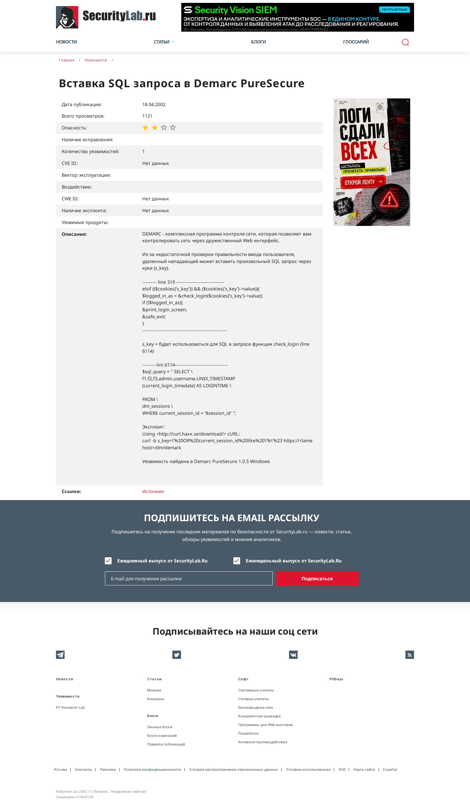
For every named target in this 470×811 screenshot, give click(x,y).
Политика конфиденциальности (152, 769)
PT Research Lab (70, 707)
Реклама (108, 769)
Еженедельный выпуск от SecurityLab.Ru (293, 561)
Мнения (154, 690)
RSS (342, 769)
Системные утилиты (256, 690)
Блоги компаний (162, 735)
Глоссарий (356, 42)
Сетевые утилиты (253, 699)
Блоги (258, 42)
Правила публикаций (166, 744)
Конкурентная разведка (259, 716)
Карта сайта (364, 769)
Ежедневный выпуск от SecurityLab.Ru (162, 561)
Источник (153, 491)
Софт (243, 679)
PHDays (336, 679)
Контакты (83, 769)
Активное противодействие (262, 742)
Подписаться (317, 578)
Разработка (248, 733)
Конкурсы (155, 699)
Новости (66, 42)
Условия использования (308, 769)
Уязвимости (67, 696)
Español (390, 769)
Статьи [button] (161, 42)
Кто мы (60, 769)
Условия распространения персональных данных (233, 769)
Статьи (154, 679)
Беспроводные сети (255, 707)
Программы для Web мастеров (265, 724)
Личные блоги (159, 727)
